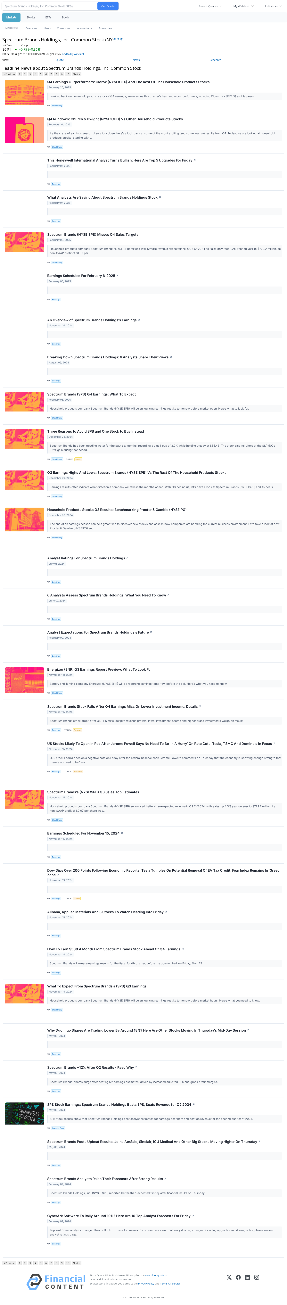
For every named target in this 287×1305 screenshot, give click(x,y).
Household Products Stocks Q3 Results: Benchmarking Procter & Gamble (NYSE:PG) (117, 510)
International (85, 28)
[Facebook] (238, 1281)
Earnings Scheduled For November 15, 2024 (85, 833)
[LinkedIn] (247, 1281)
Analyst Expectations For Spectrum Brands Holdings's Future (99, 632)
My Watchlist (241, 6)
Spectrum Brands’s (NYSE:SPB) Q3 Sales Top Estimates (93, 792)
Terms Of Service (170, 1283)
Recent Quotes (208, 6)
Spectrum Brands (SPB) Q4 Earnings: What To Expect (91, 394)
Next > (76, 74)
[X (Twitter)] (229, 1281)
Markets (11, 17)
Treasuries (105, 28)
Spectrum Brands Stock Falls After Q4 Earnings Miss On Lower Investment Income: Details (124, 706)
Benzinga (56, 184)
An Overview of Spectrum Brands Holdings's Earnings (93, 320)
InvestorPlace (58, 1128)
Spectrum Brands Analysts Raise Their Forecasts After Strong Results (107, 1179)
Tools (65, 17)
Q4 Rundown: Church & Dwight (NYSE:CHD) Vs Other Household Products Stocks (115, 119)
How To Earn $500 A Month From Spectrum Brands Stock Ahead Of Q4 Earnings (115, 949)
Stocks (31, 17)
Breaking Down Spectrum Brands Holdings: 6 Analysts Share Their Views (109, 357)
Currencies (63, 28)
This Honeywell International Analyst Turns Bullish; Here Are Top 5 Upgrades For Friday (121, 160)
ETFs (48, 17)
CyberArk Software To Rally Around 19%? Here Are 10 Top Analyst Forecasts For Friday (120, 1216)
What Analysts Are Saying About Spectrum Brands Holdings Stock (104, 197)
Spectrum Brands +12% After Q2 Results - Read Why (92, 1067)
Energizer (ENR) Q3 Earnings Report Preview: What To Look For (99, 669)
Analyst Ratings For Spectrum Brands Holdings (88, 558)
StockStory (57, 105)
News (47, 28)
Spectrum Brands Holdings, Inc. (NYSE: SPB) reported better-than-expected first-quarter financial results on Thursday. (128, 1193)
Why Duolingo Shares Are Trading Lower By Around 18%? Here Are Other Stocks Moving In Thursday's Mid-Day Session (148, 1030)
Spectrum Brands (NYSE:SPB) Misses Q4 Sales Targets (92, 234)
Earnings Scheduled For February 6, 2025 (83, 276)
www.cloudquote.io (155, 1275)
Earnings (77, 730)
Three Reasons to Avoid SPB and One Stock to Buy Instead (95, 431)
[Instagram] (257, 1281)
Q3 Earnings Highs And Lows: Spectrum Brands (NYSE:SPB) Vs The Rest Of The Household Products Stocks (136, 472)
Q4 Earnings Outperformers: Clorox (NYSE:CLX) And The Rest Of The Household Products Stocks (128, 82)
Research (215, 60)
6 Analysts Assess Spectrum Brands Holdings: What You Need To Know (108, 595)
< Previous (9, 74)
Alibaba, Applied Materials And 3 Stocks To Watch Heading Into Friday (107, 912)
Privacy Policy (146, 1283)
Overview (31, 28)
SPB (118, 39)
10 (67, 74)
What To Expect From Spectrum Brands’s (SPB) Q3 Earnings (97, 986)
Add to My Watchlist (73, 54)
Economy (78, 771)
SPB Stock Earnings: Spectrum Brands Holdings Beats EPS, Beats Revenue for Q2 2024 (121, 1104)
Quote (60, 60)
